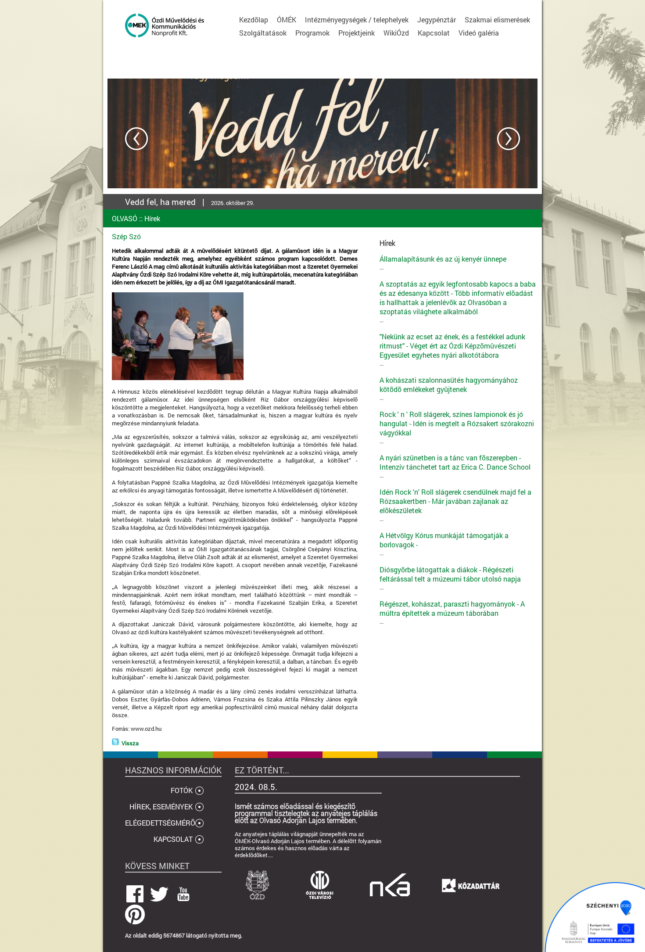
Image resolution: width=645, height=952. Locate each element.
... (443, 262)
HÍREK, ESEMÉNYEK (161, 806)
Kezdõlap (253, 19)
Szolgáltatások (263, 32)
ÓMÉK (286, 19)
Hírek (152, 218)
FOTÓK (182, 790)
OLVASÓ (124, 218)
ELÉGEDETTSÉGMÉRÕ (160, 822)
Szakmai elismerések (497, 19)
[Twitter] (115, 743)
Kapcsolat (434, 32)
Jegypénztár (436, 19)
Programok (312, 32)
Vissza (130, 743)
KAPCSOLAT (173, 839)
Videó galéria (479, 32)
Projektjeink (356, 32)
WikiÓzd (396, 32)
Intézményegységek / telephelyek (356, 19)
